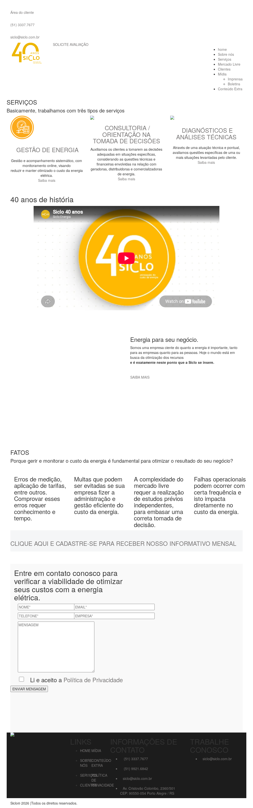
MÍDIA (96, 750)
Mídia (222, 74)
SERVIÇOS (88, 775)
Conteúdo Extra (230, 88)
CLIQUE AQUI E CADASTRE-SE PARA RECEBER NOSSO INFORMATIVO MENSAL (123, 543)
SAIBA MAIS (139, 377)
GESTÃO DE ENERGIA (47, 149)
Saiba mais (46, 180)
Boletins (234, 83)
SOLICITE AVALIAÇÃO (70, 44)
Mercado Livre (229, 64)
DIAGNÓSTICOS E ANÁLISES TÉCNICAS (206, 133)
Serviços (224, 59)
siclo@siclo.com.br (25, 37)
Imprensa (235, 78)
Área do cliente (22, 12)
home (222, 49)
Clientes (224, 69)
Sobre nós (226, 54)
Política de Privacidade (93, 679)
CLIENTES (88, 785)
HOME (85, 750)
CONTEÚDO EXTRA (101, 763)
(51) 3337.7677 (22, 24)
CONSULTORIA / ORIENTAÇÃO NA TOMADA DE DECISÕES (126, 134)
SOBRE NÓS (86, 763)
